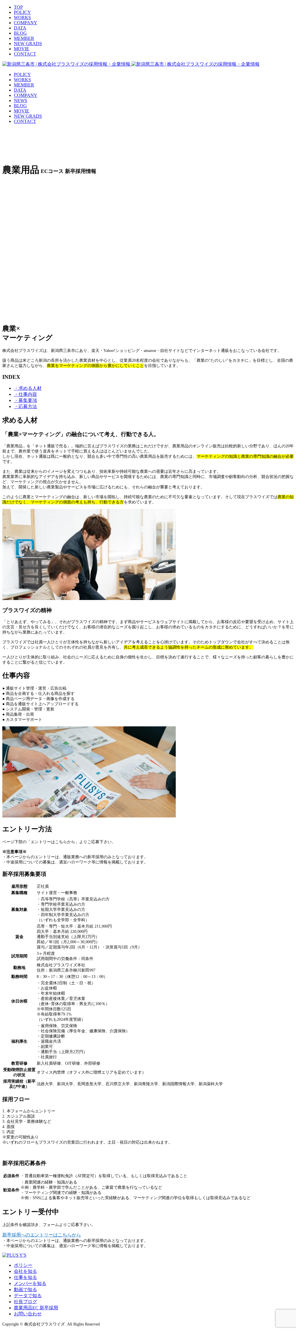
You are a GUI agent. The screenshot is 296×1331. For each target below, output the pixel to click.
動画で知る (25, 1289)
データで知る (28, 1295)
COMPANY (25, 22)
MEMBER (24, 38)
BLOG (20, 33)
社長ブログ (25, 1301)
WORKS (22, 17)
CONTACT (25, 53)
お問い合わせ (28, 1313)
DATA (20, 27)
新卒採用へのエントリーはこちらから (41, 1234)
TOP (18, 7)
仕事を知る (25, 1277)
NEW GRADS (28, 43)
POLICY (22, 12)
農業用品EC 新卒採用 (36, 1307)
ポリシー (23, 1265)
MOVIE (21, 48)
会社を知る (25, 1271)
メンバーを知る (30, 1283)
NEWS (20, 100)
